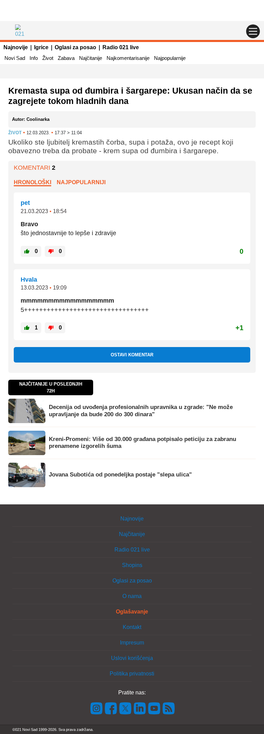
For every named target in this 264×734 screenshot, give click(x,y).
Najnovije (15, 47)
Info (34, 58)
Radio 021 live (120, 47)
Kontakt (132, 627)
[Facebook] (111, 708)
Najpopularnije (170, 58)
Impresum (132, 643)
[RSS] (168, 708)
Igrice (41, 47)
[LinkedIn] (140, 708)
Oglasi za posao (75, 47)
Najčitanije (90, 58)
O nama (132, 596)
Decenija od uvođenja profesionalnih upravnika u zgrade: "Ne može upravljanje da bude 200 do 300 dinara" (141, 410)
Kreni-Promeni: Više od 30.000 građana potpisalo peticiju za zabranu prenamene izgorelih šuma (142, 442)
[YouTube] (154, 708)
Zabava (66, 58)
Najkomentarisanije (128, 58)
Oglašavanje (132, 612)
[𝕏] (125, 708)
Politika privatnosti (132, 674)
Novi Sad (14, 58)
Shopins (132, 565)
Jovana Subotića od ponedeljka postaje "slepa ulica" (120, 474)
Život (47, 58)
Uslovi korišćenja (132, 658)
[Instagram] (96, 708)
